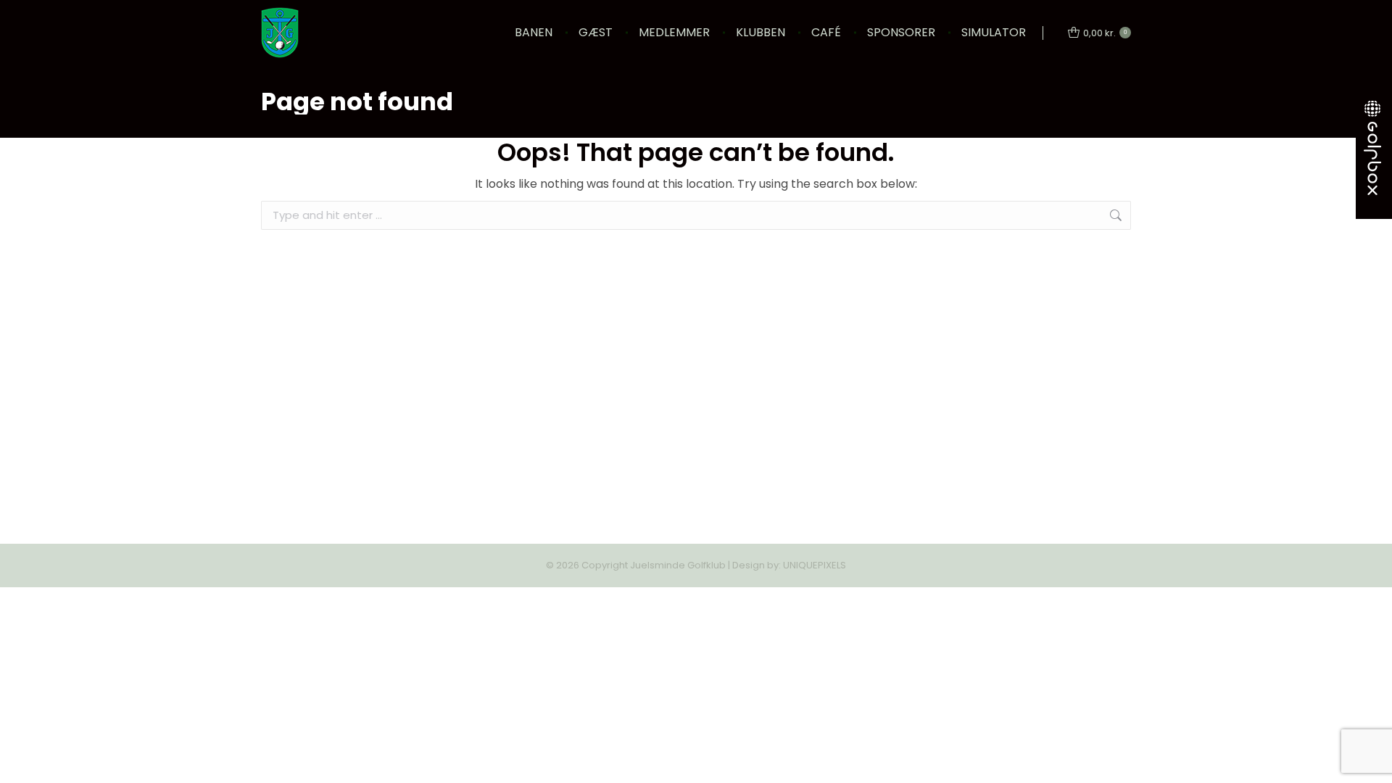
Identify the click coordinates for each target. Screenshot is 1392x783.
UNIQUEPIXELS (814, 565)
